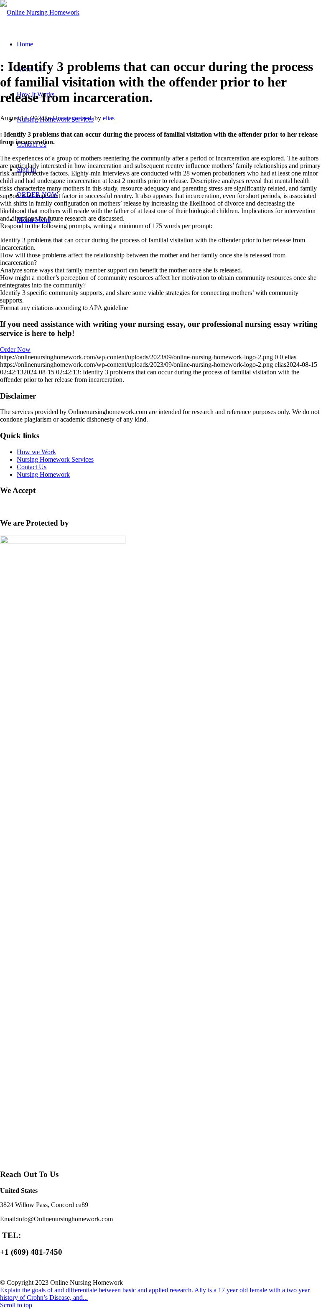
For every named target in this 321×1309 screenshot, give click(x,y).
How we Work (36, 451)
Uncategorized (72, 118)
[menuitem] (25, 44)
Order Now (15, 349)
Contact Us (31, 466)
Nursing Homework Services (55, 459)
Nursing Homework (43, 474)
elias (109, 118)
